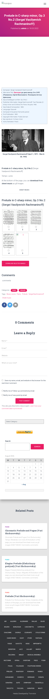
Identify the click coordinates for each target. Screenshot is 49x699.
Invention (11, 649)
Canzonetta (29, 627)
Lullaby (29, 649)
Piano (14, 290)
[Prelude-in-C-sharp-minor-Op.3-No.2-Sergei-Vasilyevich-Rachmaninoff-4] (8, 241)
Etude (30, 638)
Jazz (21, 649)
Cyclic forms (40, 632)
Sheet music (6, 298)
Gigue (28, 643)
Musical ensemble (34, 655)
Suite (18, 683)
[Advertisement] (24, 62)
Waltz (40, 688)
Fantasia (39, 638)
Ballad (34, 621)
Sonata (41, 677)
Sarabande (9, 677)
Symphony (27, 683)
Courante (28, 632)
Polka (10, 666)
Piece (36, 660)
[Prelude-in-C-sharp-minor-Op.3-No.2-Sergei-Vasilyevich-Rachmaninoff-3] (36, 217)
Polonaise (20, 666)
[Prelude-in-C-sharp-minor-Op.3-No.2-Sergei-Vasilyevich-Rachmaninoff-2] (22, 217)
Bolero (6, 627)
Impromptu (37, 643)
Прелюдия (17, 92)
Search (7, 441)
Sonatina (9, 683)
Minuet (21, 655)
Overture (26, 660)
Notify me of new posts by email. (15, 395)
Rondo (40, 671)
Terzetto (9, 688)
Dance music (11, 638)
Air (5, 621)
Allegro (13, 621)
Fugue (7, 527)
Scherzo (20, 677)
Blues (43, 621)
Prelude (22, 290)
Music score (11, 294)
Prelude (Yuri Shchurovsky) (20, 596)
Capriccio (41, 627)
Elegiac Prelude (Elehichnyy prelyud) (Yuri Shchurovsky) (20, 565)
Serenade (31, 677)
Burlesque (17, 627)
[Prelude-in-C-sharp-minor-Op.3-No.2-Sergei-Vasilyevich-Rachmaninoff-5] (22, 241)
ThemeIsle (32, 693)
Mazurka (11, 655)
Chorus (18, 632)
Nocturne (7, 660)
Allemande (24, 621)
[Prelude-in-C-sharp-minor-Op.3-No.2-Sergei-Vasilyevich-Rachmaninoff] (8, 217)
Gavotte (19, 643)
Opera (17, 660)
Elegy (22, 638)
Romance (30, 671)
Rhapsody (20, 671)
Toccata (20, 688)
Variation (30, 688)
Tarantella (39, 683)
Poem (43, 660)
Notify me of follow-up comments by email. (19, 391)
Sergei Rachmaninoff (36, 294)
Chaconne (7, 632)
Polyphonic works (34, 666)
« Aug (24, 484)
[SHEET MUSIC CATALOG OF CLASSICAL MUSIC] (7, 4)
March (38, 649)
